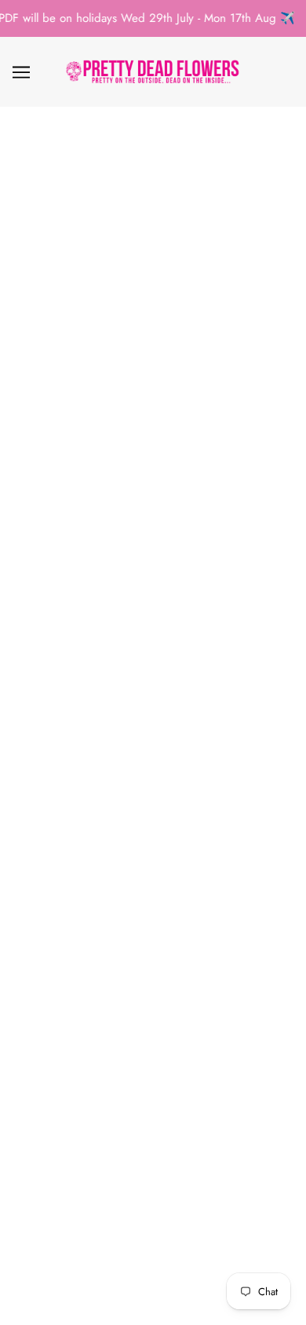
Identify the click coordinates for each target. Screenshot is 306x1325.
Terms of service (153, 1080)
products (174, 322)
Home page (163, 304)
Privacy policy (153, 1056)
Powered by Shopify (153, 1293)
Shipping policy (153, 1104)
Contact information (153, 1128)
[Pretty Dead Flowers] (153, 71)
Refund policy (153, 1032)
